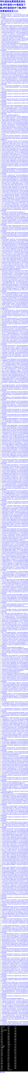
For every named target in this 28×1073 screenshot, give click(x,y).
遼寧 (9, 1030)
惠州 (2, 1058)
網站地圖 (2, 1072)
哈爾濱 (2, 1047)
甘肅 (9, 1041)
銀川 (2, 1069)
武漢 (2, 1052)
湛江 (2, 1057)
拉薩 (15, 1066)
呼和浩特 (3, 1046)
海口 (2, 1065)
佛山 (9, 1055)
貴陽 (2, 1066)
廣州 (15, 1052)
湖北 (2, 1036)
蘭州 (9, 1068)
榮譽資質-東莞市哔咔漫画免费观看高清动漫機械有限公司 (13, 647)
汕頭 (2, 1055)
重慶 (9, 1038)
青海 (15, 1041)
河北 (9, 1028)
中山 (9, 1062)
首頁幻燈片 (4, 134)
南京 (15, 1047)
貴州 (2, 1039)
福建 (15, 1033)
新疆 (9, 1042)
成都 (15, 1065)
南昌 (2, 1050)
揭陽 (2, 1063)
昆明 (9, 1066)
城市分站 (3, 1026)
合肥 (9, 1049)
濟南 (9, 1050)
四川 (15, 1038)
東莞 (2, 1062)
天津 (2, 1028)
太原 (15, 1044)
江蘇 (15, 1031)
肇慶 (15, 1057)
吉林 (15, 1030)
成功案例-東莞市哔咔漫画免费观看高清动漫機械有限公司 (13, 670)
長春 (15, 1046)
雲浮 (9, 1063)
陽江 (9, 1060)
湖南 (9, 1036)
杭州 (2, 1049)
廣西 (15, 1036)
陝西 (2, 1041)
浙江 (2, 1033)
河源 (2, 1060)
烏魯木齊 (10, 1069)
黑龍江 (2, 1031)
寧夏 (2, 1042)
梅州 (9, 1058)
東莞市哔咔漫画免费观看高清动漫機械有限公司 (11, 42)
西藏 (15, 1039)
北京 (15, 1026)
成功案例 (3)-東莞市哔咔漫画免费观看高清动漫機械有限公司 (13, 539)
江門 (15, 1055)
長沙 (9, 1052)
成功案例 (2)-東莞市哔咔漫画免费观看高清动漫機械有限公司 (13, 36)
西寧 (15, 1068)
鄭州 (15, 1050)
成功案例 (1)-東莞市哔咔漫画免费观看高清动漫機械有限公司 (13, 783)
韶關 (2, 1054)
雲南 (9, 1039)
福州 (15, 1049)
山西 (15, 1028)
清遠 (15, 1060)
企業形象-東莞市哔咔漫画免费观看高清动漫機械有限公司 (13, 605)
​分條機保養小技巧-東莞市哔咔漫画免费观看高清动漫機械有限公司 (14, 643)
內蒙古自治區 (4, 1030)
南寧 (15, 1063)
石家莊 (9, 1044)
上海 (9, 1031)
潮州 (15, 1062)
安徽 (9, 1033)
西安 (2, 1068)
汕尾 (15, 1058)
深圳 (9, 1054)
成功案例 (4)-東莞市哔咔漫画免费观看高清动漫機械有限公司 (13, 212)
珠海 (15, 1054)
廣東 (9, 1026)
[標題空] (3, 88)
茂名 (9, 1057)
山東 (9, 1034)
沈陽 (9, 1046)
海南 (2, 1038)
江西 (2, 1034)
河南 (15, 1034)
